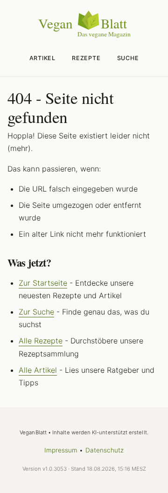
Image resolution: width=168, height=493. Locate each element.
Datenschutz (104, 450)
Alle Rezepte (41, 340)
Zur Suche (36, 311)
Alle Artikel (38, 370)
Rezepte (86, 58)
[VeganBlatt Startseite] (84, 36)
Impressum (61, 450)
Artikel (42, 58)
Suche (128, 58)
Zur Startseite (43, 283)
